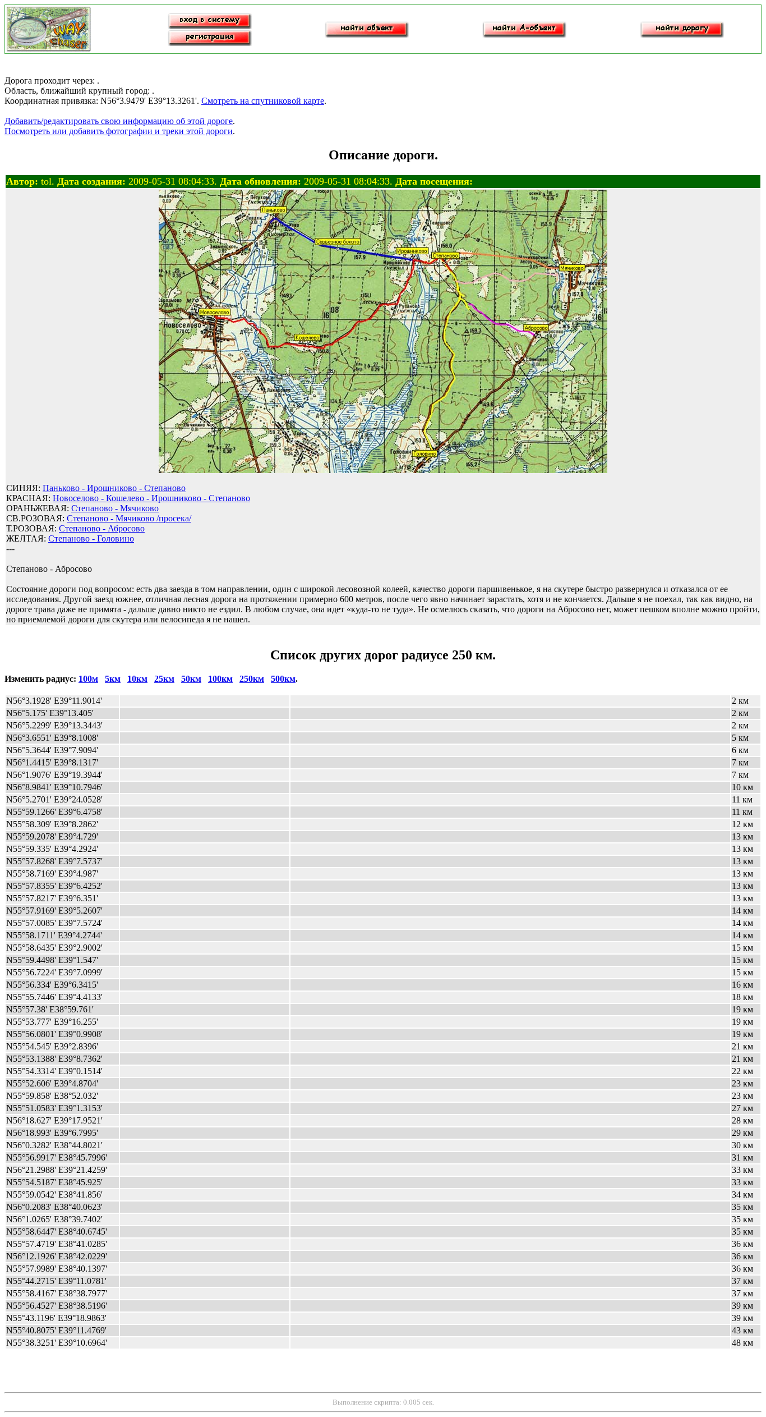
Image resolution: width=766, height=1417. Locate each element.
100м (88, 679)
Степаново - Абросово (102, 528)
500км (283, 679)
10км (137, 679)
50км (191, 679)
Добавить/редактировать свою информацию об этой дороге (118, 121)
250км (251, 679)
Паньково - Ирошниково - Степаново (114, 488)
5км (113, 679)
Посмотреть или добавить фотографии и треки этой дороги (118, 131)
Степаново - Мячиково (115, 508)
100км (220, 679)
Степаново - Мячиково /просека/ (129, 518)
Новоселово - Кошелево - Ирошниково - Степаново (151, 498)
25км (164, 679)
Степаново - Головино (91, 538)
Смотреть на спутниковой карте (262, 101)
